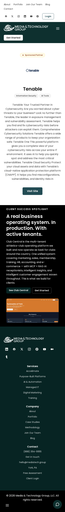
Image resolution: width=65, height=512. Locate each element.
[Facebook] (14, 349)
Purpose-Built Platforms (33, 376)
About (7, 4)
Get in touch (32, 456)
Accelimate (32, 371)
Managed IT (32, 387)
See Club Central (18, 290)
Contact (8, 8)
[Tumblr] (6, 357)
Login (48, 16)
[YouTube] (44, 349)
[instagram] (18, 16)
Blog (47, 4)
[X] (22, 349)
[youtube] (31, 16)
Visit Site (32, 191)
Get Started (13, 37)
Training (32, 398)
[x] (12, 16)
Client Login (32, 478)
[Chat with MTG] (57, 504)
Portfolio (18, 4)
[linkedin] (25, 16)
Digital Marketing (32, 392)
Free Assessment (32, 473)
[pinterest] (37, 16)
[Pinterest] (37, 349)
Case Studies (32, 422)
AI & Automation (33, 381)
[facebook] (6, 16)
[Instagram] (29, 349)
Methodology (32, 427)
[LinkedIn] (6, 349)
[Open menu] (57, 28)
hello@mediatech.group (32, 462)
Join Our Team (34, 4)
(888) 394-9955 (32, 451)
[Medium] (52, 349)
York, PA (32, 467)
